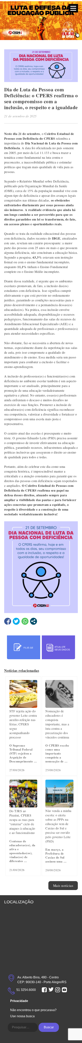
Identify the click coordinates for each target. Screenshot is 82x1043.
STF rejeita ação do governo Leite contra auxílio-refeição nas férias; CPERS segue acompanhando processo (23, 724)
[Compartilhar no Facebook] (7, 621)
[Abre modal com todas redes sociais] (33, 621)
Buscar (49, 1027)
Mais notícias (63, 885)
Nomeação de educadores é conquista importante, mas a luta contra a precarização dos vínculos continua (57, 724)
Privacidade (19, 1001)
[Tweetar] (16, 621)
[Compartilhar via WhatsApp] (24, 621)
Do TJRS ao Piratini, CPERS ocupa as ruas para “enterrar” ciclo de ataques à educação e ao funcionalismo (22, 822)
